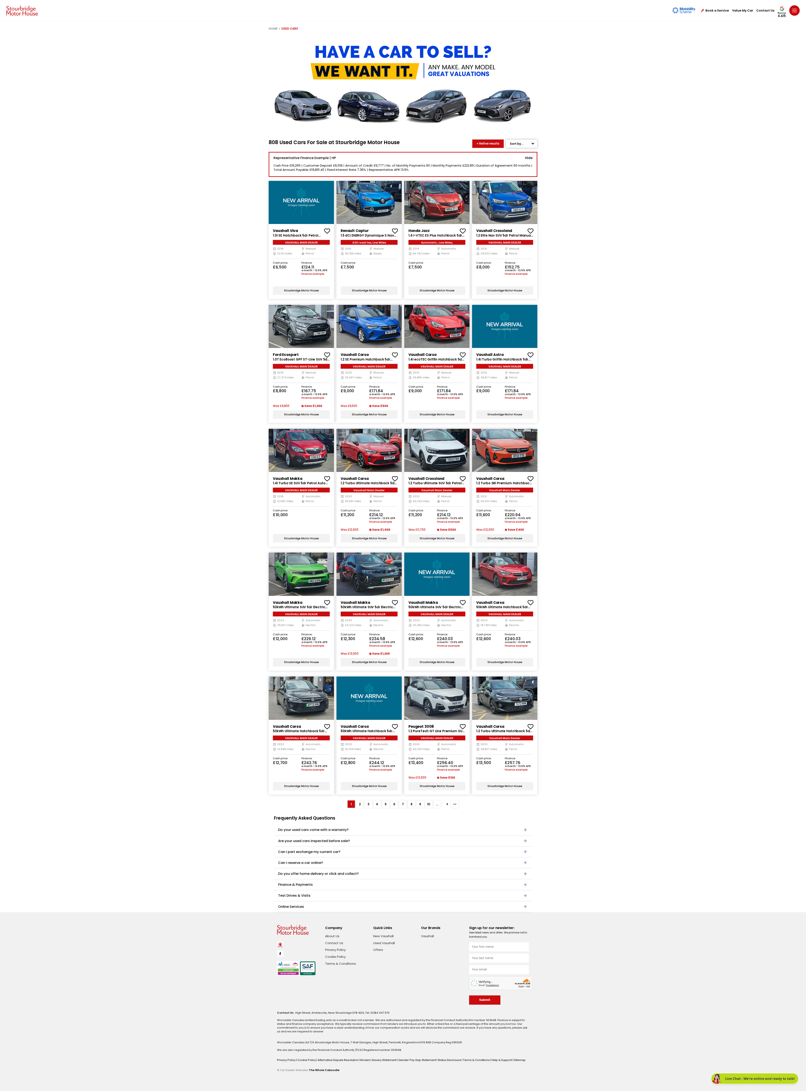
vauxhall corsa (355, 354)
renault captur (355, 230)
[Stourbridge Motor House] (22, 11)
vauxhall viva (285, 230)
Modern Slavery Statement (378, 1060)
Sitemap (520, 1060)
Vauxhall (427, 936)
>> (455, 804)
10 (428, 804)
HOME (273, 28)
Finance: (307, 263)
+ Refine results (488, 144)
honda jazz (419, 230)
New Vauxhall (383, 936)
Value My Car (742, 10)
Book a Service (717, 10)
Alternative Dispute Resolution (338, 1060)
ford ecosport (286, 354)
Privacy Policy (335, 950)
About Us (332, 936)
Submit (484, 1000)
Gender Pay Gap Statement (417, 1060)
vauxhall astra (490, 354)
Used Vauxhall (384, 943)
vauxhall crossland (494, 230)
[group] (301, 202)
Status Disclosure (450, 1060)
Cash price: (280, 263)
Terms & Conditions (340, 963)
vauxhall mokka (287, 478)
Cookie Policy (335, 956)
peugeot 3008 (421, 726)
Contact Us (765, 10)
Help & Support (502, 1060)
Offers (378, 950)
